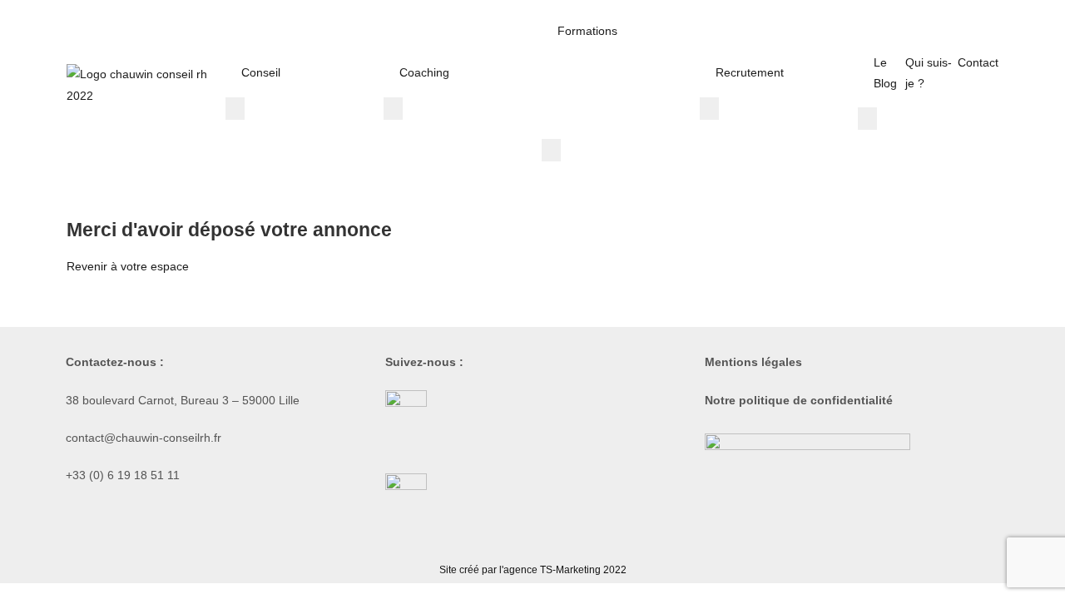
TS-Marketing (570, 570)
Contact (978, 62)
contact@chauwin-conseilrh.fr (143, 437)
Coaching (424, 72)
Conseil (260, 72)
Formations (587, 30)
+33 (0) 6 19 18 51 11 (123, 475)
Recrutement (750, 72)
